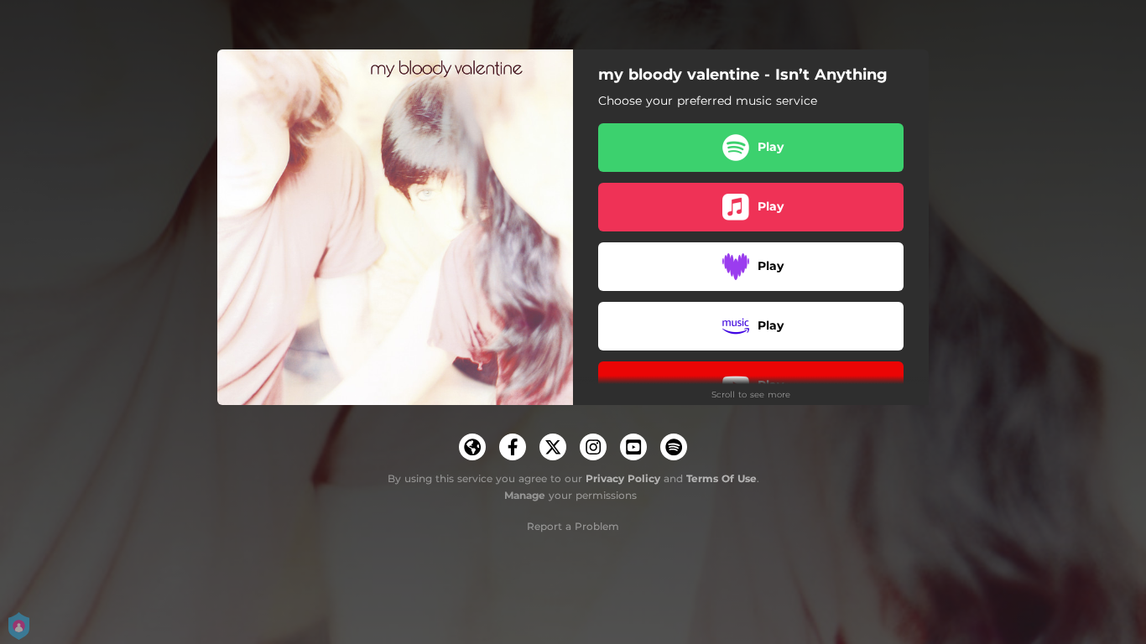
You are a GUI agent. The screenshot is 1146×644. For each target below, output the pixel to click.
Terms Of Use (721, 478)
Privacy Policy (623, 478)
